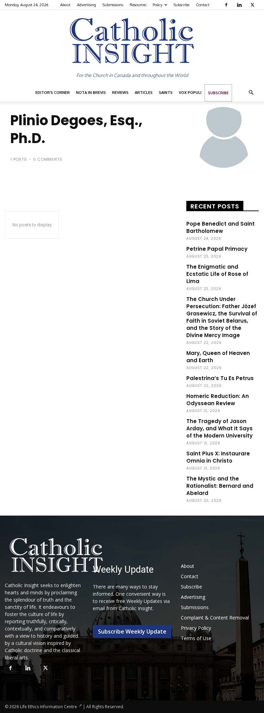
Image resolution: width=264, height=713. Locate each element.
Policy (157, 4)
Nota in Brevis (91, 92)
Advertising (86, 4)
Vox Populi (190, 92)
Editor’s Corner (52, 92)
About (65, 4)
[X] (253, 5)
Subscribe (181, 4)
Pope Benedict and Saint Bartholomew (220, 227)
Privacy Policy (196, 628)
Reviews (120, 92)
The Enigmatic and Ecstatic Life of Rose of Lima (217, 274)
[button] (251, 92)
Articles (144, 92)
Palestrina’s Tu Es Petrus (220, 378)
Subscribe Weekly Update (132, 631)
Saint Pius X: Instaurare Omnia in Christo (218, 457)
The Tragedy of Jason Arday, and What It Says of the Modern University (219, 428)
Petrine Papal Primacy (217, 248)
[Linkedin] (240, 5)
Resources (138, 4)
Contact (202, 4)
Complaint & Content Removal (215, 617)
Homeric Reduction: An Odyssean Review (217, 399)
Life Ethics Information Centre (48, 707)
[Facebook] (227, 5)
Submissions (112, 4)
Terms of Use (196, 638)
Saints (166, 92)
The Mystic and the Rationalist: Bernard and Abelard (219, 486)
